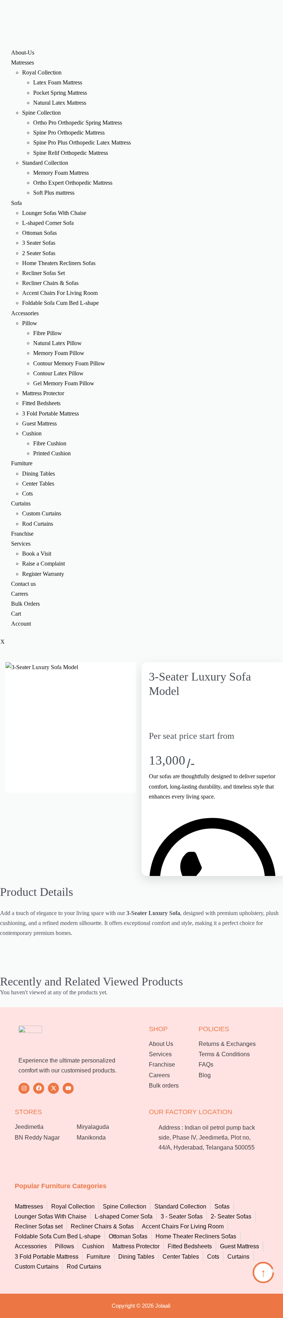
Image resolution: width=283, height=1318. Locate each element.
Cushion (32, 433)
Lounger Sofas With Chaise (54, 213)
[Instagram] (23, 1088)
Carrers (19, 594)
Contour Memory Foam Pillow (69, 363)
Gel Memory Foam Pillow (63, 383)
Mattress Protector (43, 393)
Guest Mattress (39, 423)
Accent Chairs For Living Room (60, 293)
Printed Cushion (52, 453)
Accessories (25, 313)
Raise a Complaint (43, 563)
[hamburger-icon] (0, 35)
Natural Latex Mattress (59, 103)
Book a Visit (36, 553)
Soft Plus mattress (53, 192)
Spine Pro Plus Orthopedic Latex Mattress (82, 142)
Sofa (16, 203)
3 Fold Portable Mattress (50, 413)
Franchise (22, 534)
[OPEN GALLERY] (71, 727)
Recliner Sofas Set (43, 273)
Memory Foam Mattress (61, 173)
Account (21, 623)
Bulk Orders (25, 604)
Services (21, 543)
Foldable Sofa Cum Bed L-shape (60, 303)
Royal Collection (42, 72)
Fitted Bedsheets (41, 403)
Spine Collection (41, 112)
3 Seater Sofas (38, 243)
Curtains (21, 503)
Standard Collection (45, 163)
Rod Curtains (37, 524)
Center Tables (38, 483)
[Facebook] (38, 1088)
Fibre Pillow (47, 333)
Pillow (29, 323)
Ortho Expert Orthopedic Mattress (72, 183)
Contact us (23, 584)
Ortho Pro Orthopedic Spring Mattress (77, 122)
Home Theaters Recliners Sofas (58, 263)
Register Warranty (43, 574)
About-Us (22, 52)
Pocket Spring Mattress (60, 93)
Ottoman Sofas (39, 233)
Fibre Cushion (49, 443)
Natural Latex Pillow (57, 343)
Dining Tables (38, 473)
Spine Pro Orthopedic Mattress (69, 132)
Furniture (21, 463)
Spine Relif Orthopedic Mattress (70, 153)
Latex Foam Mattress (57, 82)
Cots (27, 493)
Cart (16, 614)
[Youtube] (68, 1088)
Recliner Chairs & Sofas (50, 283)
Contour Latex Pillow (58, 373)
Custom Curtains (41, 513)
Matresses (22, 62)
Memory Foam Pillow (58, 353)
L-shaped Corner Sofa (48, 223)
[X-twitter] (53, 1088)
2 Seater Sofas (38, 253)
